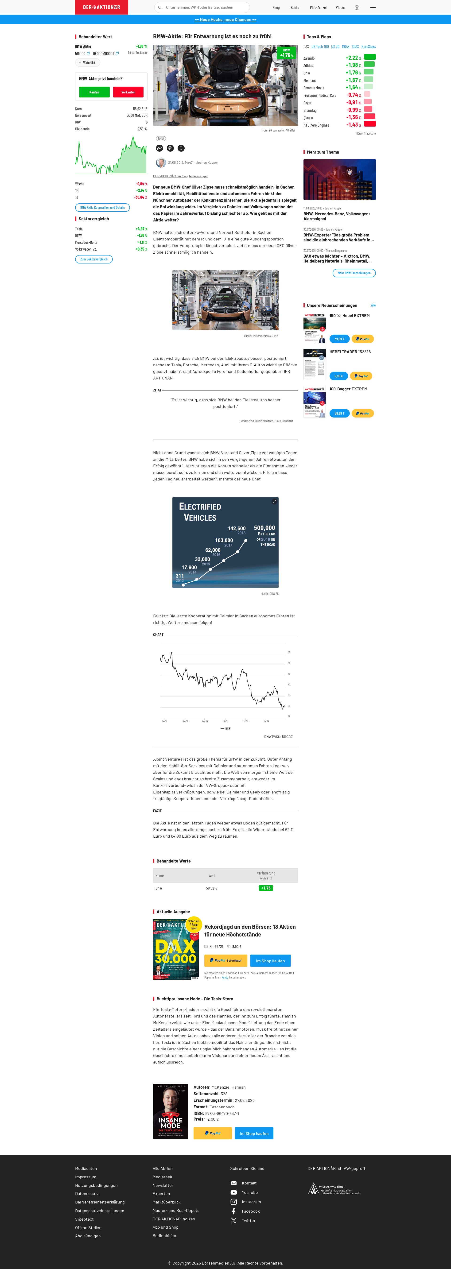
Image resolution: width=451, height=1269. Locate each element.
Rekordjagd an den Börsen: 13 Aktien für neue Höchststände (250, 930)
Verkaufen (128, 92)
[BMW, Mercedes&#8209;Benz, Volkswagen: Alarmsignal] (339, 179)
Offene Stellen (88, 1227)
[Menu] (372, 7)
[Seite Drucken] (170, 148)
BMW (161, 138)
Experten (161, 1193)
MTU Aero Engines (316, 125)
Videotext (84, 1219)
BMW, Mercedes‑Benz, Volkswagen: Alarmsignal (336, 216)
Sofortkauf (234, 960)
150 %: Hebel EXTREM (350, 315)
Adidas (308, 65)
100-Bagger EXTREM (348, 388)
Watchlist (89, 62)
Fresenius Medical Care (319, 95)
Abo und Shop (166, 1227)
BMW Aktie (83, 46)
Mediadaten (86, 1168)
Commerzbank (313, 87)
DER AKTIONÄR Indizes (174, 1218)
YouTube (250, 1192)
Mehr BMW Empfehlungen (354, 273)
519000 (80, 53)
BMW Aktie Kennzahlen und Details (102, 207)
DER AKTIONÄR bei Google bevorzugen (180, 176)
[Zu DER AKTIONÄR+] (318, 7)
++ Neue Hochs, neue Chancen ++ (226, 19)
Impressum (85, 1176)
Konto (225, 977)
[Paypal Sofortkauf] (213, 1133)
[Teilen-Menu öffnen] (159, 148)
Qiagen (308, 117)
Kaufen (94, 92)
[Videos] (340, 7)
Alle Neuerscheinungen (368, 305)
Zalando (309, 58)
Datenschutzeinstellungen (99, 1210)
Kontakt (249, 1182)
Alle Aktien (163, 1168)
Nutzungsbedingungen (96, 1185)
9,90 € (339, 376)
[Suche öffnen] (160, 7)
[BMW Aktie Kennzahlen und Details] (111, 155)
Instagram (251, 1201)
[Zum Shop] (276, 7)
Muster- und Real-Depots (176, 1210)
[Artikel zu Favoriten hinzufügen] (181, 148)
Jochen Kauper (207, 162)
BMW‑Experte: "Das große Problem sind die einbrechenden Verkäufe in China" (336, 237)
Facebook (251, 1211)
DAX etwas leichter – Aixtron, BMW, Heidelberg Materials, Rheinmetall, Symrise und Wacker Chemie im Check (336, 258)
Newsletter (163, 1185)
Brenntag (309, 110)
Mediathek (162, 1176)
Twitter (249, 1220)
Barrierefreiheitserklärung (100, 1201)
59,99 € (340, 413)
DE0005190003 (104, 53)
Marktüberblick (167, 1201)
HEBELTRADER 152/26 (350, 351)
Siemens (309, 80)
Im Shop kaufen (270, 960)
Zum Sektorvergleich (94, 259)
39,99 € (340, 339)
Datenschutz (87, 1193)
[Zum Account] (294, 7)
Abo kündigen (88, 1235)
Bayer (307, 102)
